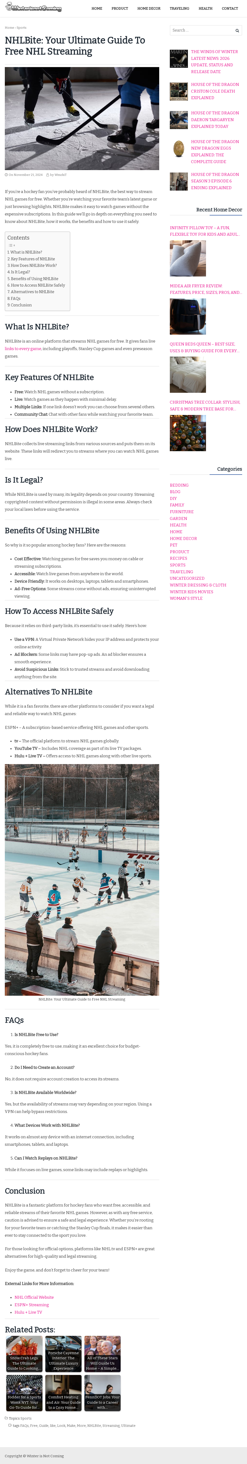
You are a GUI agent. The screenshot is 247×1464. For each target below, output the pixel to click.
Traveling (181, 571)
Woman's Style (186, 598)
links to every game (23, 348)
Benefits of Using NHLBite (34, 278)
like (53, 1426)
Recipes (178, 558)
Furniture (182, 511)
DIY (173, 498)
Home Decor (183, 538)
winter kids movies (191, 591)
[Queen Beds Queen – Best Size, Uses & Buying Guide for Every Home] (188, 375)
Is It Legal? (20, 272)
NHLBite (94, 1426)
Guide (43, 1426)
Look (61, 1426)
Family (177, 505)
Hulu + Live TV (28, 1312)
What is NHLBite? (26, 252)
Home (9, 27)
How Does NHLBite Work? (34, 265)
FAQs (16, 298)
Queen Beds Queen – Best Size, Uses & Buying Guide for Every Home (203, 348)
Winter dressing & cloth (198, 585)
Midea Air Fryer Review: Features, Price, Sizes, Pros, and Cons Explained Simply (205, 289)
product (179, 551)
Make (71, 1426)
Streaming (111, 1426)
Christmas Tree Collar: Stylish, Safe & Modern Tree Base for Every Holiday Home (205, 406)
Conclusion (21, 305)
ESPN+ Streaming (31, 1304)
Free (34, 1426)
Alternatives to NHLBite (32, 292)
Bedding (179, 485)
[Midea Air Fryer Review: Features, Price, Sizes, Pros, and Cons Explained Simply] (188, 316)
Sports (22, 27)
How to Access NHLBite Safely (38, 285)
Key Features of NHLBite (33, 259)
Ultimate (128, 1426)
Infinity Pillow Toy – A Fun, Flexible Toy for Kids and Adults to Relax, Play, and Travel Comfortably (206, 231)
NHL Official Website (34, 1297)
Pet (173, 545)
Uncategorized (187, 578)
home (176, 531)
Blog (175, 491)
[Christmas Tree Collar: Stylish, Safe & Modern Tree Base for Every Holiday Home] (188, 433)
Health (178, 525)
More (81, 1426)
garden (178, 518)
